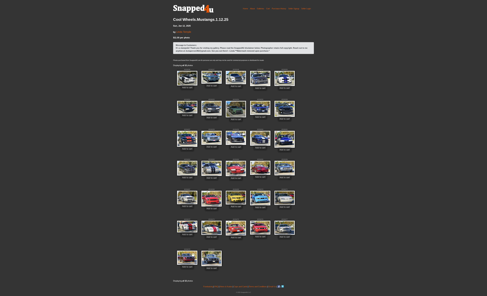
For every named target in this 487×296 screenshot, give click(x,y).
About (252, 8)
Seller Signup (293, 8)
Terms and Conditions (258, 286)
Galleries (260, 8)
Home (245, 8)
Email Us (272, 286)
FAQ (216, 286)
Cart (268, 8)
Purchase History (279, 8)
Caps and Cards (240, 286)
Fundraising (208, 286)
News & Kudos (226, 286)
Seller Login (306, 8)
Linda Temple (183, 31)
